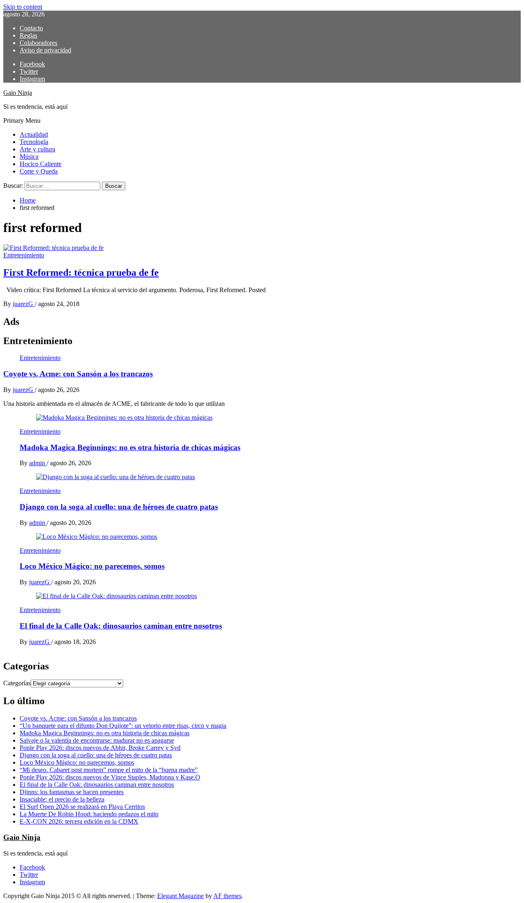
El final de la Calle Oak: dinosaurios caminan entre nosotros (121, 626)
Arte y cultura (37, 149)
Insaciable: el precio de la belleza (62, 799)
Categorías (17, 683)
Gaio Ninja (17, 92)
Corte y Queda (39, 171)
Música (29, 156)
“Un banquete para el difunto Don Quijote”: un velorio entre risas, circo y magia (123, 725)
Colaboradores (38, 42)
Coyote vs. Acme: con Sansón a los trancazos (78, 373)
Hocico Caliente (40, 163)
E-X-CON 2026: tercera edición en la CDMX (79, 821)
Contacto (31, 28)
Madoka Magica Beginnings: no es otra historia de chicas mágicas (130, 447)
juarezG (24, 303)
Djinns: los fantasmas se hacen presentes (72, 791)
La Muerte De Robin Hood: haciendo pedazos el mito (89, 814)
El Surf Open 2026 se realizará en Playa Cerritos (82, 806)
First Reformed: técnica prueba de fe (81, 272)
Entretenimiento (23, 255)
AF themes (227, 895)
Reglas (28, 35)
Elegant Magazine (180, 895)
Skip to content (22, 6)
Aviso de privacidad (45, 50)
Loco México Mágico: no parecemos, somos (92, 566)
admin (38, 462)
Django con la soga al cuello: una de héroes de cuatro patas (119, 506)
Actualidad (34, 134)
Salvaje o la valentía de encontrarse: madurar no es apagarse (97, 740)
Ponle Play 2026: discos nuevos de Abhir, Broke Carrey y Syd (100, 747)
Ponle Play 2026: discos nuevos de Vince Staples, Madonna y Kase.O (110, 777)
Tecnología (34, 141)
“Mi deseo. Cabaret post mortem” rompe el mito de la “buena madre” (109, 769)
